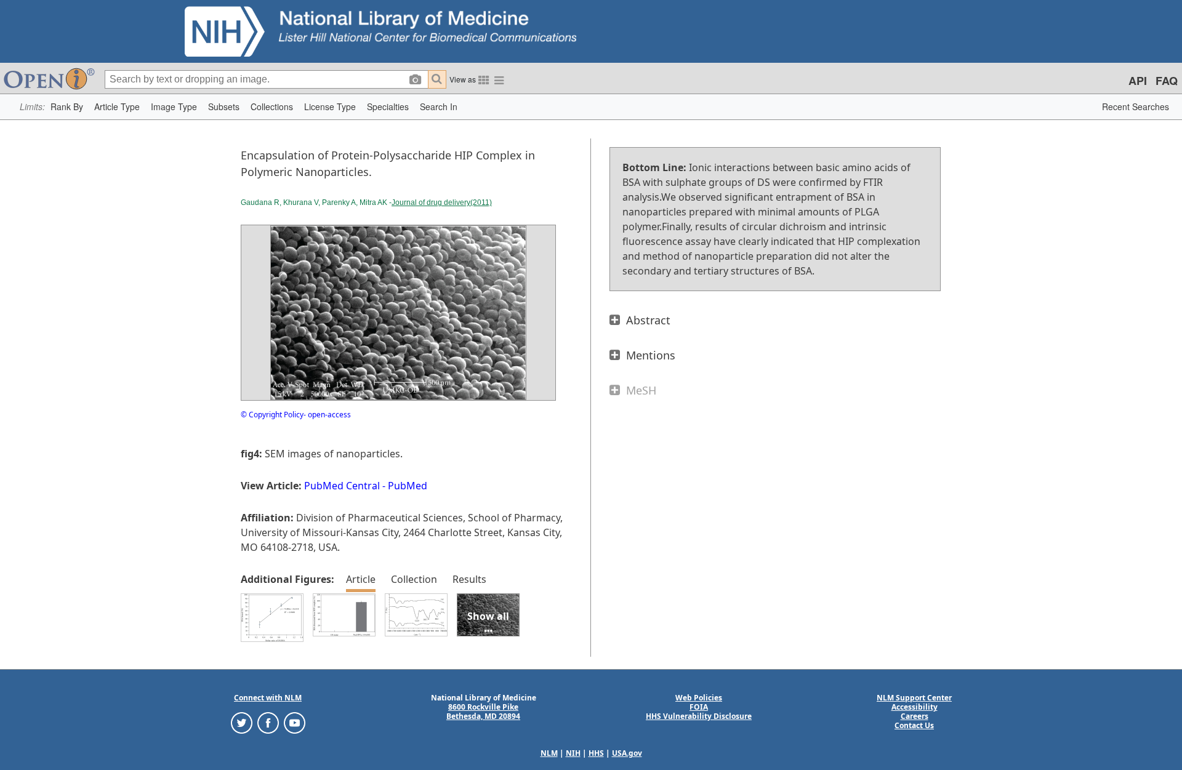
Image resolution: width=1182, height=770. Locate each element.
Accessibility (914, 707)
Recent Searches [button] (1135, 106)
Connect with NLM (268, 697)
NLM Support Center (914, 697)
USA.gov (627, 753)
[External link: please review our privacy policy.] (241, 722)
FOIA (699, 707)
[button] (67, 106)
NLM (549, 753)
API (1137, 81)
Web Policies (698, 697)
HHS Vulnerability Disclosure (699, 716)
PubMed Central (342, 485)
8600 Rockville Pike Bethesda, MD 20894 (483, 711)
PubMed (407, 485)
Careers (914, 716)
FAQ (1167, 81)
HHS (596, 753)
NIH (573, 753)
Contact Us (914, 725)
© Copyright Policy (272, 414)
